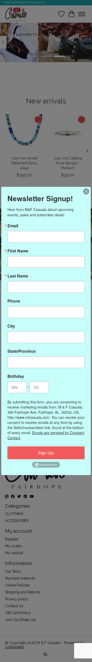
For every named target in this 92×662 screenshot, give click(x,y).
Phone (13, 301)
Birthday (15, 376)
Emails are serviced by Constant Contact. (45, 435)
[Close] (86, 191)
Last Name (17, 276)
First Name (17, 251)
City (11, 326)
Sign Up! (46, 453)
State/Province (21, 351)
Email (12, 226)
